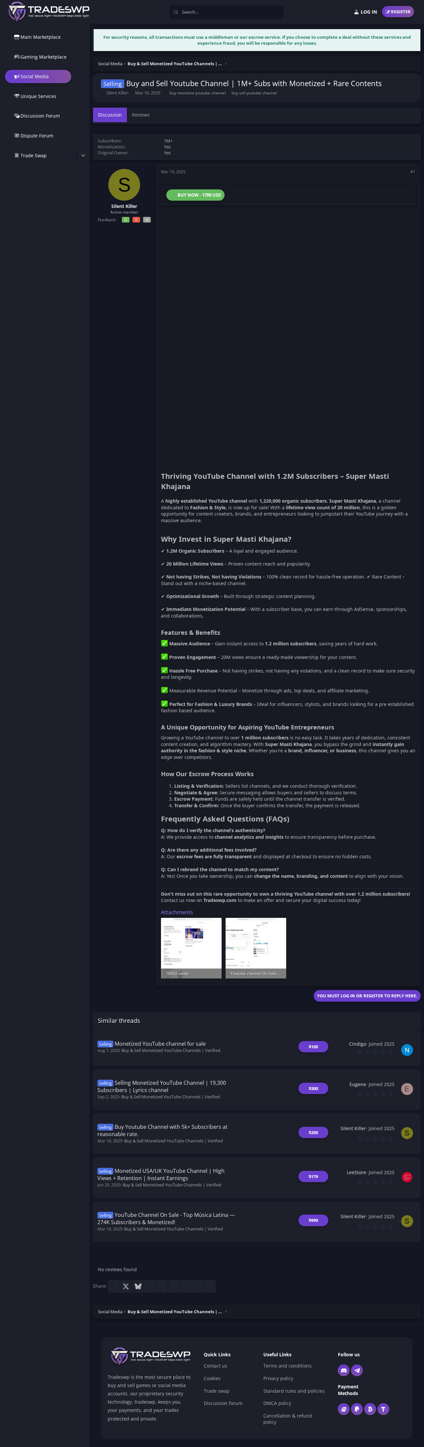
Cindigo (357, 1044)
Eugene (357, 1084)
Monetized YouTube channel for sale (160, 1043)
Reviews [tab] (141, 115)
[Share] (403, 172)
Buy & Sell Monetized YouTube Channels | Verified (171, 1050)
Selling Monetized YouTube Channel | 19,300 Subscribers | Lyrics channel (161, 1086)
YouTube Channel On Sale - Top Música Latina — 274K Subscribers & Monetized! (166, 1218)
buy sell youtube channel (254, 93)
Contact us (215, 1366)
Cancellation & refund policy (287, 1419)
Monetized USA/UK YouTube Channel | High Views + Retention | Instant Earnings (161, 1174)
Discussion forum (223, 1403)
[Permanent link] (295, 539)
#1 (412, 172)
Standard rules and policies (294, 1391)
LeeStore (356, 1172)
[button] (83, 156)
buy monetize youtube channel (198, 93)
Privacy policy (278, 1378)
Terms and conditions (287, 1366)
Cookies (212, 1378)
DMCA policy (277, 1403)
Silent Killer (117, 93)
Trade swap (217, 1391)
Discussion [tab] (110, 115)
